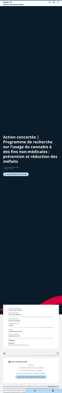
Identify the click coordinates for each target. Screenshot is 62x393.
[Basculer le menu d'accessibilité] (54, 2)
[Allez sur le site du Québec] (7, 2)
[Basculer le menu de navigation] (58, 2)
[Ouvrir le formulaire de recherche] (50, 2)
